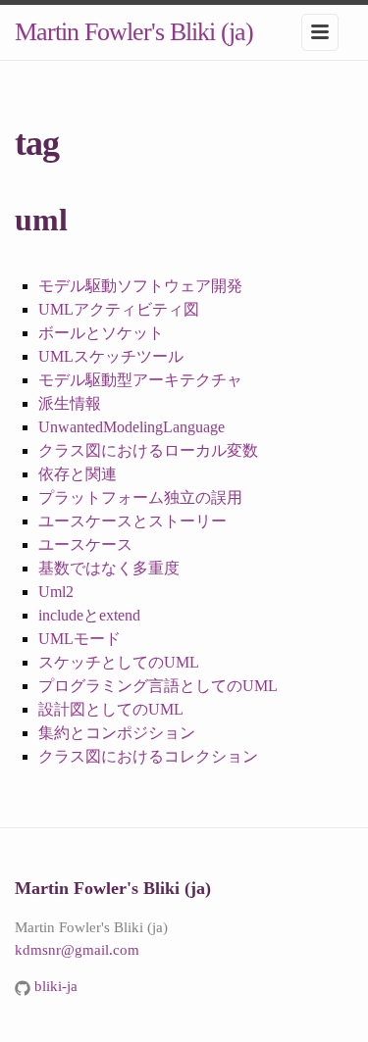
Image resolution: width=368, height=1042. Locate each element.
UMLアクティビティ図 (118, 309)
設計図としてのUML (111, 709)
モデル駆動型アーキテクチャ (140, 380)
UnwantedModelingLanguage (131, 427)
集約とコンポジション (116, 732)
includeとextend (89, 615)
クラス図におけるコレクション (148, 756)
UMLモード (79, 638)
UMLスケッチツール (111, 356)
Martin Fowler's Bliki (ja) (134, 32)
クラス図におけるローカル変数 (148, 450)
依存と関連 (77, 474)
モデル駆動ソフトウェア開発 (140, 285)
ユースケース (85, 544)
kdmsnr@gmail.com (77, 950)
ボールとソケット (101, 332)
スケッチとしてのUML (118, 662)
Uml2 (56, 591)
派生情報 (69, 403)
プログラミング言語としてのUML (158, 685)
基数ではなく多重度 (109, 568)
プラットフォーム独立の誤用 (140, 497)
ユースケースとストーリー (132, 521)
